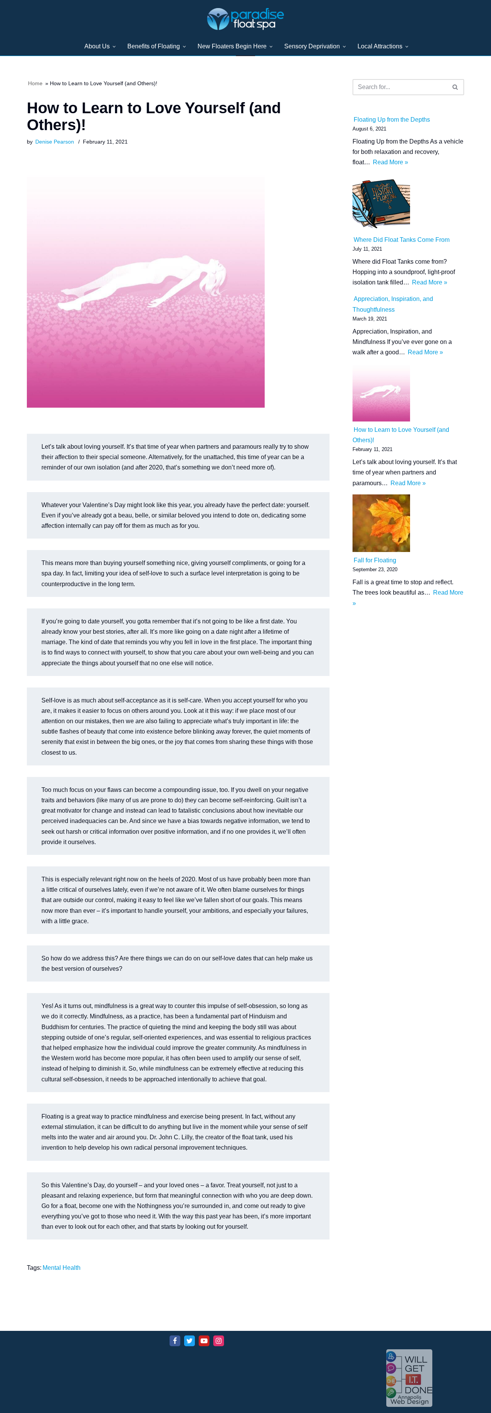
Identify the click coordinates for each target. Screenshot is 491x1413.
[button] (114, 46)
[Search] (455, 87)
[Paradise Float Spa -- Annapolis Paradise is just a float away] (245, 19)
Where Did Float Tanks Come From (402, 239)
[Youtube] (204, 1340)
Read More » (390, 163)
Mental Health (62, 1267)
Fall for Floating (375, 560)
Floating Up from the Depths (392, 119)
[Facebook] (175, 1340)
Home (35, 83)
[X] (189, 1340)
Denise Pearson (54, 142)
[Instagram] (218, 1340)
